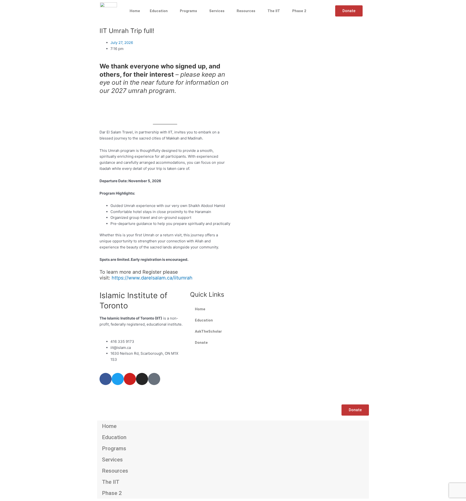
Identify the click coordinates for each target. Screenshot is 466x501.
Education (159, 11)
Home (135, 11)
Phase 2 (299, 11)
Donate (201, 342)
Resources (246, 11)
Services (217, 11)
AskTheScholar (208, 331)
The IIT (273, 11)
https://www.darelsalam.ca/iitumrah (152, 278)
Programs (188, 11)
